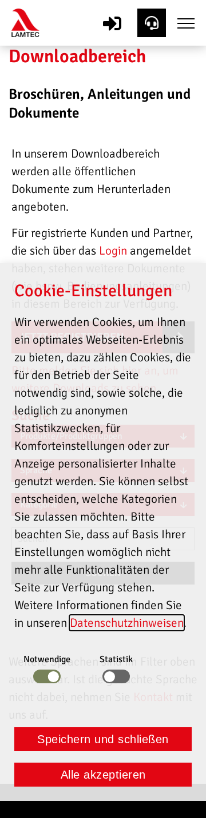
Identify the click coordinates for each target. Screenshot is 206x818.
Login (113, 250)
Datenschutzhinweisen (127, 622)
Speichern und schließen (103, 739)
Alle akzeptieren (103, 774)
